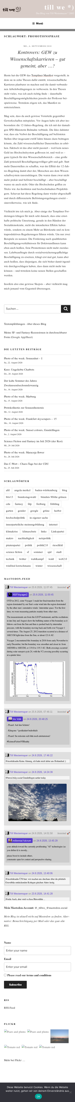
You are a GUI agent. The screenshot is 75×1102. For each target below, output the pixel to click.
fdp (30, 504)
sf (28, 552)
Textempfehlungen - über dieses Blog (25, 324)
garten (9, 510)
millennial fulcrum (21, 840)
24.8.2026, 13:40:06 (42, 873)
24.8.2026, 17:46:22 (42, 755)
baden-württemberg (46, 490)
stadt (59, 552)
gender (22, 510)
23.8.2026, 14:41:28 (42, 893)
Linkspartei (57, 531)
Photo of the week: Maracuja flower (24, 452)
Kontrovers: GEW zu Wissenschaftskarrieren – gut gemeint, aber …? (37, 59)
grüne (46, 510)
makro (9, 538)
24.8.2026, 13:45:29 (47, 840)
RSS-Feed (9, 1007)
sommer (38, 552)
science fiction (14, 552)
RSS (6, 925)
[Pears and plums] (15, 1031)
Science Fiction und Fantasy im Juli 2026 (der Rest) (33, 441)
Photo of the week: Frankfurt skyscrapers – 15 (30, 419)
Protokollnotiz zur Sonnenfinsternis (24, 407)
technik (10, 559)
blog (64, 490)
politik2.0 (42, 545)
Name (7, 942)
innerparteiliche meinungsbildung (25, 524)
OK (38, 1096)
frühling (54, 504)
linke (44, 531)
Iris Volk (16, 719)
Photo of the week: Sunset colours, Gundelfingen (32, 430)
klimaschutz (29, 531)
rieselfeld (58, 545)
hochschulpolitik (15, 517)
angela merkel (22, 490)
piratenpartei (13, 545)
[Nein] (70, 1092)
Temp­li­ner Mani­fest (42, 75)
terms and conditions (39, 975)
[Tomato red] (12, 1047)
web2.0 (63, 559)
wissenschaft (54, 565)
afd (8, 490)
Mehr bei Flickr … (14, 1060)
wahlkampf (37, 559)
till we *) (59, 7)
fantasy (19, 504)
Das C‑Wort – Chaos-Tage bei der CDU (26, 463)
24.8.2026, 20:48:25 (37, 719)
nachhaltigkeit (26, 538)
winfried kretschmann (18, 565)
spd (50, 552)
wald (51, 559)
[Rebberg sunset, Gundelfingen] (59, 1036)
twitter (22, 559)
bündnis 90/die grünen (53, 497)
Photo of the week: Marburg (20, 396)
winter (39, 565)
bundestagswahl (27, 497)
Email (7, 959)
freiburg (41, 504)
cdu (8, 504)
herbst (57, 510)
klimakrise (12, 531)
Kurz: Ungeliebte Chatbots (19, 369)
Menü (39, 23)
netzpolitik (45, 538)
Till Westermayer (18, 587)
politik (28, 545)
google (34, 510)
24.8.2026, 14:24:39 (42, 772)
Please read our (29, 975)
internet (53, 524)
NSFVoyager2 (19, 594)
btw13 (9, 497)
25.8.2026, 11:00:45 (43, 594)
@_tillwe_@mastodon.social (51, 908)
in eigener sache (39, 517)
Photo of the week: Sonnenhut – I (23, 358)
